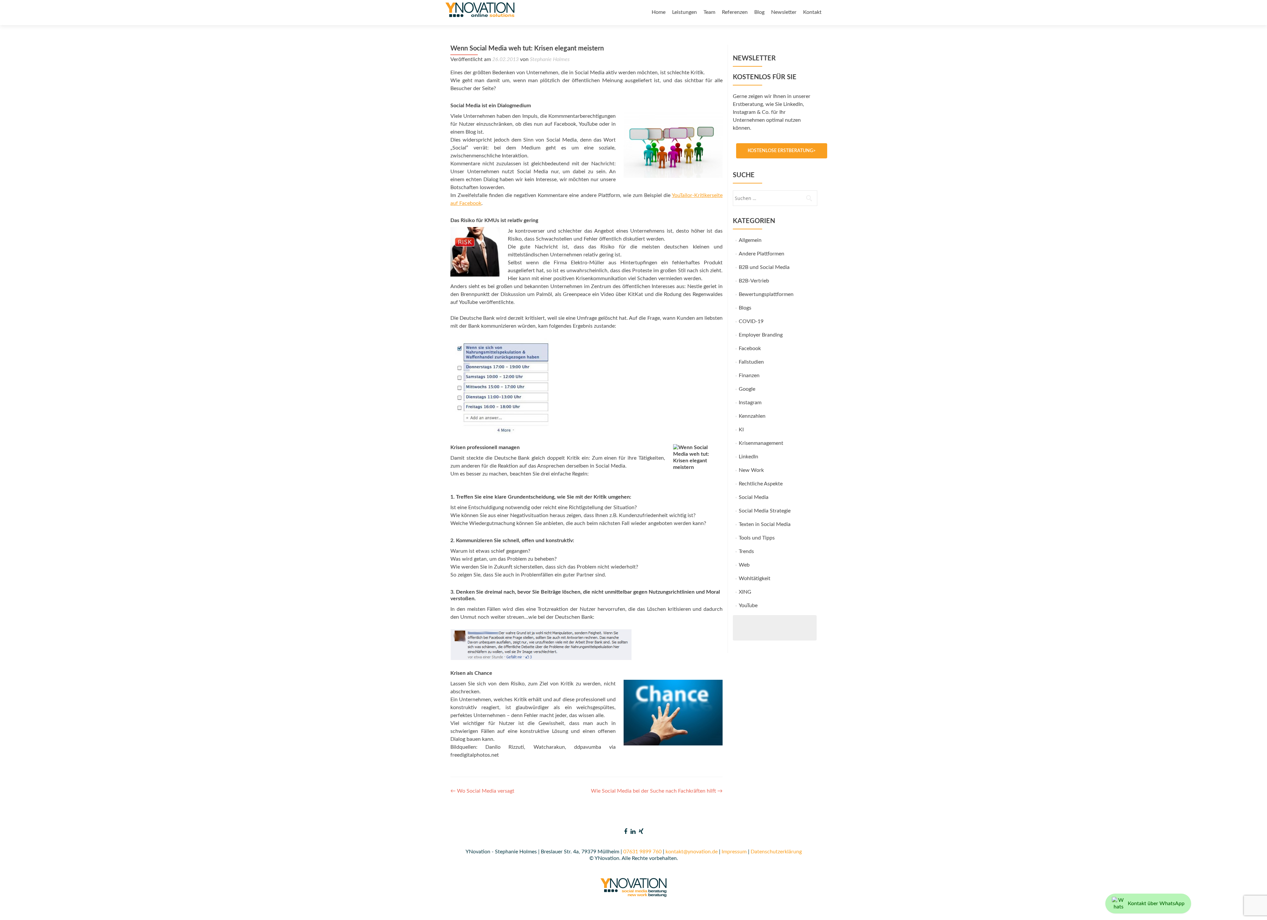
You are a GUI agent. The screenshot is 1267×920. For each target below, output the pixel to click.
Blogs (745, 308)
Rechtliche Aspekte (761, 483)
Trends (746, 551)
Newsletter (783, 12)
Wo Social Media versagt (482, 791)
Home (659, 12)
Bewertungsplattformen (766, 294)
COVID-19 (751, 321)
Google (747, 389)
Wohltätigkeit (754, 578)
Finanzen (749, 375)
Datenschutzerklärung (776, 851)
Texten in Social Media (765, 524)
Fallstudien (751, 362)
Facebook (750, 348)
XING (745, 592)
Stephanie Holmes (549, 59)
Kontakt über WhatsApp (1156, 903)
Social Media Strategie (765, 510)
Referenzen (735, 12)
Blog (759, 12)
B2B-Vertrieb (754, 280)
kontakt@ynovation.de (692, 851)
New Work (751, 470)
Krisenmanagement (761, 443)
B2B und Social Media (764, 267)
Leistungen (684, 12)
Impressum (734, 851)
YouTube (748, 605)
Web (744, 565)
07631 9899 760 (642, 851)
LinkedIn (748, 456)
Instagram (750, 402)
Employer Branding (761, 335)
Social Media (753, 497)
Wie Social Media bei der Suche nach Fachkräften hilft (657, 791)
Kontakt (812, 12)
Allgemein (750, 240)
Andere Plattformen (761, 253)
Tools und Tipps (757, 538)
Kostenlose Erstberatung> (782, 150)
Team (709, 12)
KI (741, 429)
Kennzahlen (752, 416)
